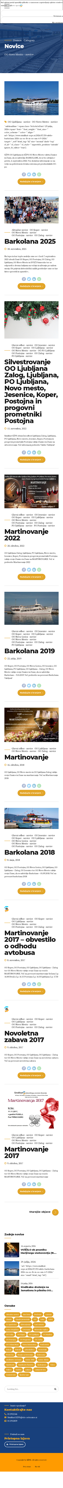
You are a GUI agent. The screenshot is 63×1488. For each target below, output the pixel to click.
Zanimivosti (11, 1375)
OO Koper (21, 1334)
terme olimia (43, 1360)
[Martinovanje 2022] (31, 491)
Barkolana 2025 (30, 241)
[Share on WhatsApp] (39, 174)
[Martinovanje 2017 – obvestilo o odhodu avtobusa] (31, 909)
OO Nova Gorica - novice (24, 636)
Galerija (49, 1314)
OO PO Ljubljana (46, 350)
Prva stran (27, 1466)
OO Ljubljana (34, 1334)
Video (52, 1365)
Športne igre (24, 1375)
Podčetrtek (44, 1344)
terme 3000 (29, 1360)
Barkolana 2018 (29, 852)
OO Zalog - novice (43, 235)
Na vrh (37, 1466)
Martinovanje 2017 (26, 1152)
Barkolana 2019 (29, 651)
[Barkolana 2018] (31, 818)
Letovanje (26, 1329)
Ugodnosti (10, 1365)
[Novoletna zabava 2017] (31, 1009)
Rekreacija (41, 1355)
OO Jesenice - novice (45, 345)
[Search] (55, 1389)
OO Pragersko (25, 1339)
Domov (17, 40)
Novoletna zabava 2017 (24, 1036)
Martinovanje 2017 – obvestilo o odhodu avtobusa (30, 942)
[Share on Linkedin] (34, 174)
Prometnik (43, 1350)
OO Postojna (11, 1339)
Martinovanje (26, 757)
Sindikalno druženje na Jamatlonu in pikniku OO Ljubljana (36, 1289)
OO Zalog (38, 1339)
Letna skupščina (12, 1329)
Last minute (39, 1324)
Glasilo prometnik (23, 1319)
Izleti (50, 1319)
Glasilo (9, 1319)
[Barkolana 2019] (31, 608)
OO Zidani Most (12, 1344)
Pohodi (18, 1350)
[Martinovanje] (31, 725)
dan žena (26, 1314)
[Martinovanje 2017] (31, 1109)
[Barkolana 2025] (31, 210)
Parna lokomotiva (29, 1344)
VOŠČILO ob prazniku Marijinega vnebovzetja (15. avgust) (37, 1251)
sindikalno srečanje (13, 1360)
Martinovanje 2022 (26, 534)
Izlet (42, 1319)
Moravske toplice (41, 1329)
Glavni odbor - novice (22, 345)
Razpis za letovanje (25, 1355)
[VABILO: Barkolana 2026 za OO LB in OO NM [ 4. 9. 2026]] (31, 98)
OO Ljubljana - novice (19, 121)
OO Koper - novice (39, 230)
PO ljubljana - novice (22, 356)
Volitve (9, 1370)
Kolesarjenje (25, 1324)
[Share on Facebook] (24, 174)
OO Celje (9, 1334)
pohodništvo (29, 1350)
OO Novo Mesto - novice (45, 121)
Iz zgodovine (11, 1324)
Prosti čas (10, 1355)
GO (35, 1319)
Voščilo (18, 1370)
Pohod (8, 1350)
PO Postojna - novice (44, 525)
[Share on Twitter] (29, 174)
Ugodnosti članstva (25, 1365)
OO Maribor (47, 1334)
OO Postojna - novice (22, 235)
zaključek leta (40, 1370)
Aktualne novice (20, 230)
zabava (28, 1370)
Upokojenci (41, 1365)
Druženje (37, 1314)
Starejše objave (40, 1211)
